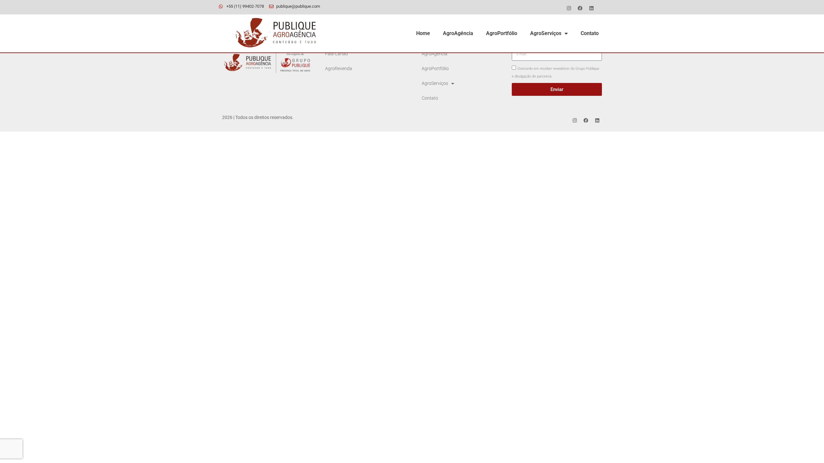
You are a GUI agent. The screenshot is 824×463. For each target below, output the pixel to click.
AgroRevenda (338, 68)
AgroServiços (545, 33)
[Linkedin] (591, 8)
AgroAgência (458, 33)
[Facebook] (580, 8)
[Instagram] (569, 8)
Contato (590, 33)
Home (423, 33)
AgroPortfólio (501, 33)
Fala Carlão (336, 54)
